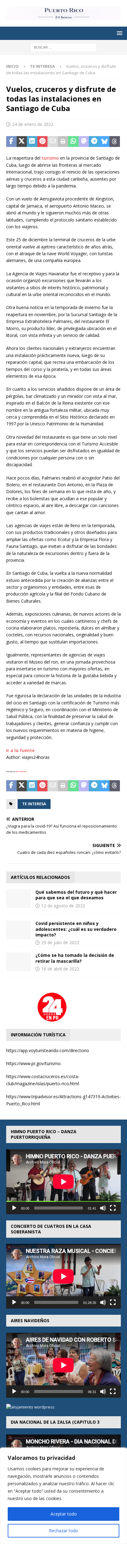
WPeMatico (21, 771)
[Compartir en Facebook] (11, 141)
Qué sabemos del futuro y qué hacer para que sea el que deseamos (76, 895)
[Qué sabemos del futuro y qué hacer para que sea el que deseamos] (18, 898)
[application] (63, 1181)
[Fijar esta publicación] (42, 141)
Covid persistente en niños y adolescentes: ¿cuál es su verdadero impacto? (76, 928)
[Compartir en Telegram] (94, 141)
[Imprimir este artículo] (63, 141)
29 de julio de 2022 (60, 942)
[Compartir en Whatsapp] (73, 141)
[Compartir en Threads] (114, 141)
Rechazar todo (63, 1530)
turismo (50, 158)
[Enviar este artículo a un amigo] (52, 141)
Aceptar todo (64, 1514)
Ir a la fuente (20, 750)
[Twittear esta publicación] (22, 141)
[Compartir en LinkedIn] (32, 141)
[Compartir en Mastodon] (84, 141)
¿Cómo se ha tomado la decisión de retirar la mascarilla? (74, 958)
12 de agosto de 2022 (63, 906)
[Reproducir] (14, 1208)
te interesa (34, 803)
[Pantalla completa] (113, 1208)
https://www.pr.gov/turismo (33, 1063)
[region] (63, 1495)
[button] (118, 33)
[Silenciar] (103, 1208)
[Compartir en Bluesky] (104, 141)
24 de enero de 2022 (32, 124)
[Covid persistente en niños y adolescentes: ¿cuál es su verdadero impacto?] (18, 930)
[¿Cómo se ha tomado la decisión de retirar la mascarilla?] (18, 962)
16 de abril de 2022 (60, 969)
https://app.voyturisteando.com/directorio (47, 1050)
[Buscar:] (64, 47)
